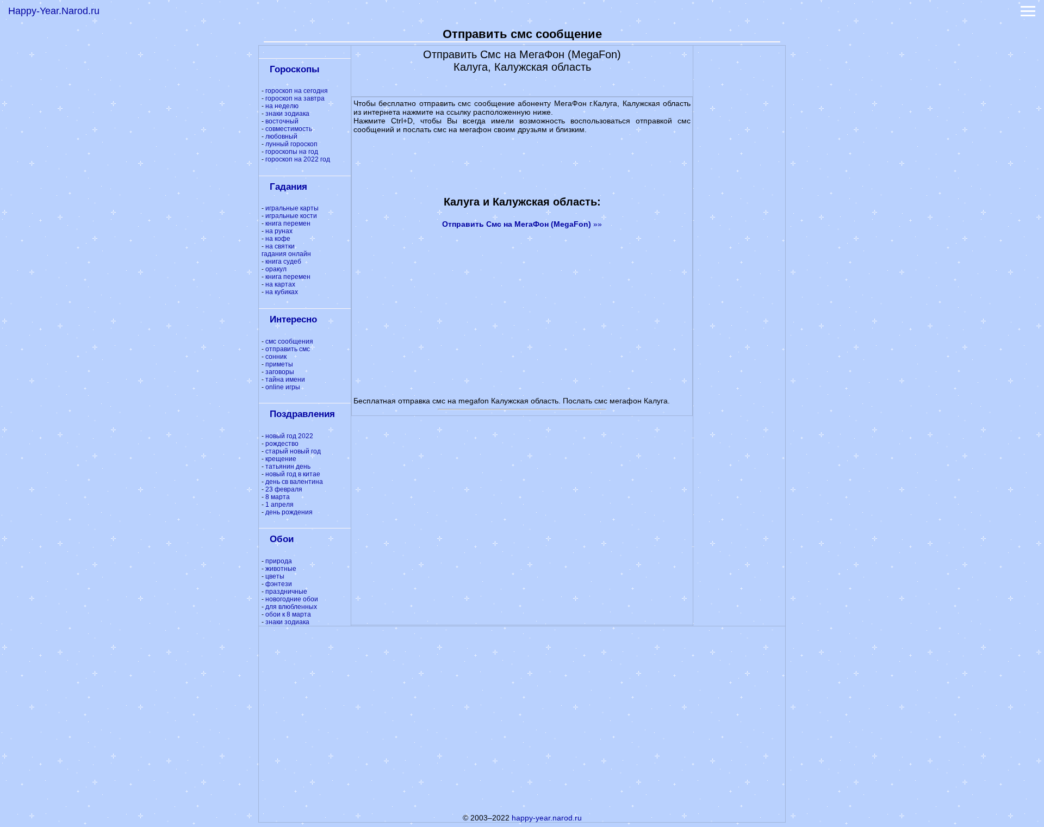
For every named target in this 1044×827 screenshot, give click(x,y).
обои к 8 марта (288, 614)
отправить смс (287, 349)
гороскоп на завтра (295, 98)
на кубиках (281, 292)
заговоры (279, 372)
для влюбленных (291, 607)
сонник (276, 356)
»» (522, 224)
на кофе (277, 238)
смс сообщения (289, 341)
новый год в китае (292, 474)
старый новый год (293, 451)
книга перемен (287, 223)
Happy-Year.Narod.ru (54, 10)
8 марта (277, 497)
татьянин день (287, 466)
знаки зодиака (287, 113)
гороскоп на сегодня (296, 91)
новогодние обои (291, 599)
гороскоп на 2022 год (297, 159)
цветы (274, 576)
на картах (280, 284)
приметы (279, 364)
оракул (276, 269)
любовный (281, 136)
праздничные (286, 591)
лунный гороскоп (291, 144)
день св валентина (294, 482)
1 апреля (279, 504)
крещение (280, 459)
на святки (280, 246)
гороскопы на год (291, 152)
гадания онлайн (286, 254)
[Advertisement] (739, 209)
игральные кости (291, 216)
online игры (282, 387)
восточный (282, 121)
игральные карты (292, 208)
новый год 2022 (289, 436)
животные (280, 569)
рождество (282, 443)
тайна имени (285, 379)
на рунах (279, 231)
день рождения (289, 512)
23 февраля (283, 489)
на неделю (282, 106)
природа (278, 561)
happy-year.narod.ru (547, 817)
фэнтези (278, 584)
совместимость (288, 129)
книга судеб (283, 261)
